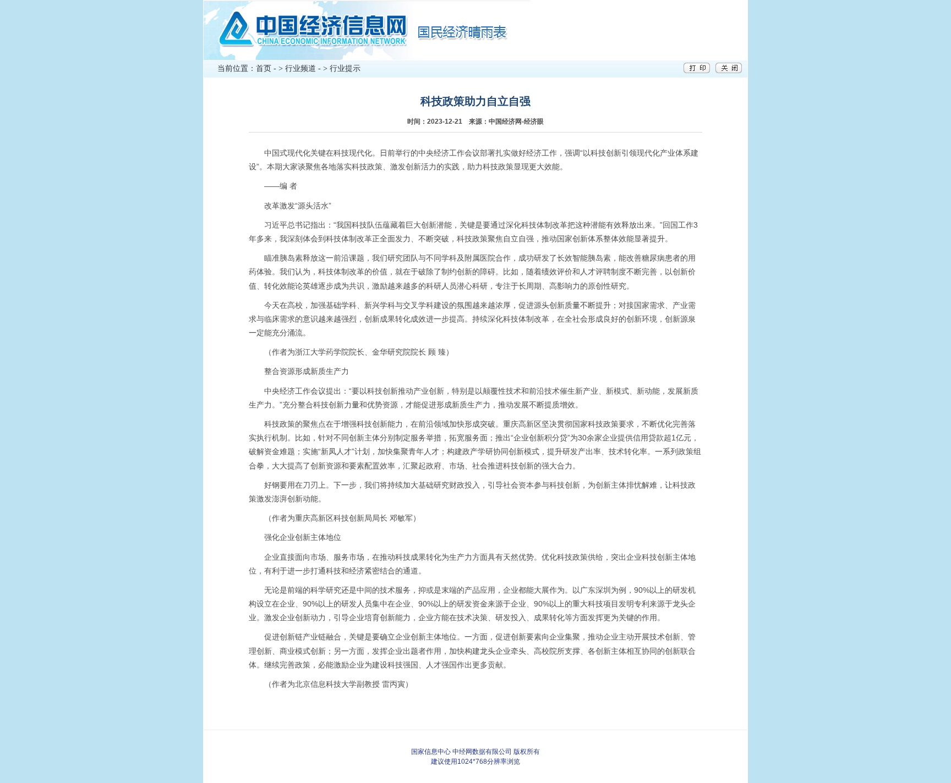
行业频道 (300, 68)
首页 (263, 68)
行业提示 (345, 68)
